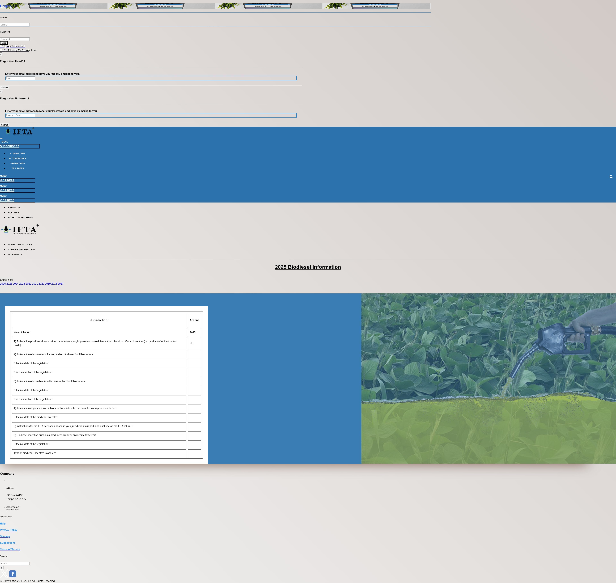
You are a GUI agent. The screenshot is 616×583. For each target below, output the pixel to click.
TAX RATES (18, 168)
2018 (54, 283)
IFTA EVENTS (15, 254)
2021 (35, 283)
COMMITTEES (17, 153)
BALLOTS (13, 212)
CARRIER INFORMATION (21, 249)
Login (3, 43)
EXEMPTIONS (17, 163)
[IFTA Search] (2, 567)
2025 (9, 283)
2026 (3, 283)
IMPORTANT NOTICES (20, 244)
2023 (22, 283)
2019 (48, 283)
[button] (12, 46)
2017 (61, 283)
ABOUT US (14, 207)
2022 (28, 283)
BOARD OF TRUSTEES (20, 217)
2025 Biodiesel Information (308, 267)
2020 (41, 283)
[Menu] (1, 138)
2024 (16, 283)
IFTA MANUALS (17, 158)
